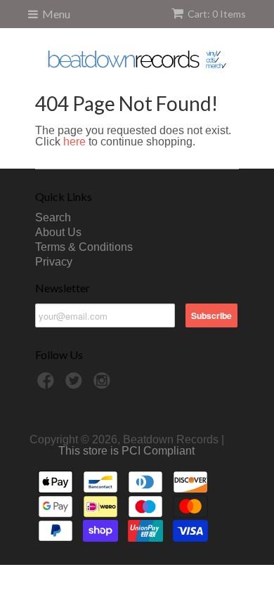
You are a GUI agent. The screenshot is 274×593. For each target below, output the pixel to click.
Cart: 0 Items (217, 14)
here (74, 142)
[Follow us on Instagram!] (104, 384)
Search (53, 217)
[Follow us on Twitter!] (75, 384)
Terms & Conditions (84, 247)
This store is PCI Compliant (126, 451)
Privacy (53, 262)
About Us (58, 232)
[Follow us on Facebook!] (47, 384)
